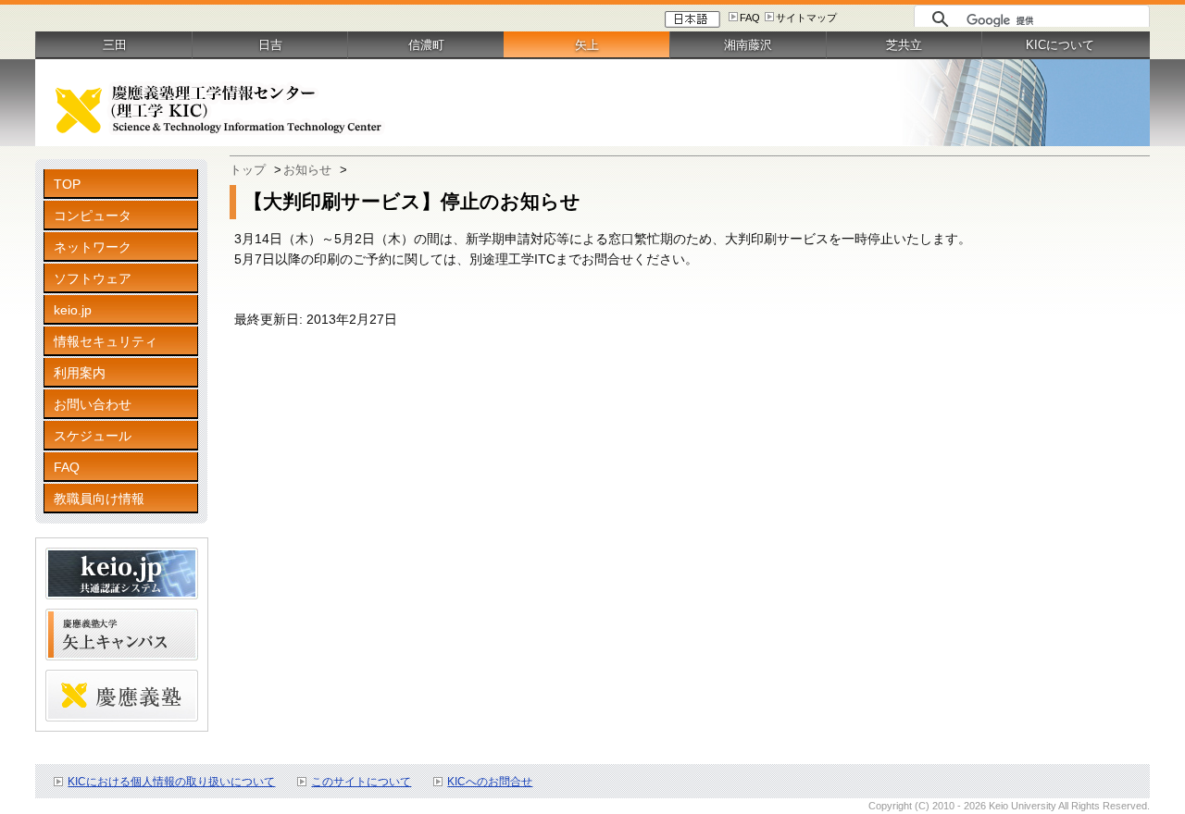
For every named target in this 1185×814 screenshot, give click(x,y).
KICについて (1060, 45)
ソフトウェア (92, 278)
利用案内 (80, 372)
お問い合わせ (92, 404)
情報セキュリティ (105, 341)
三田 (115, 45)
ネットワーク (92, 247)
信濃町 (426, 45)
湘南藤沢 (748, 45)
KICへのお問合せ (489, 781)
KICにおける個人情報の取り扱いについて (171, 781)
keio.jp (73, 309)
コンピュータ (92, 215)
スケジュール (92, 435)
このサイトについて (361, 781)
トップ (248, 170)
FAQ (750, 17)
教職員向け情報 (99, 498)
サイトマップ (806, 17)
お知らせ (307, 170)
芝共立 (904, 45)
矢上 (587, 45)
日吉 (270, 45)
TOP (67, 184)
